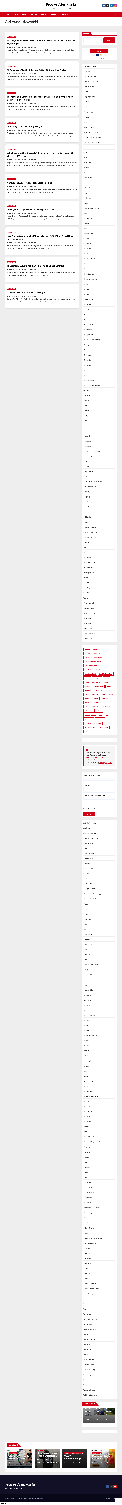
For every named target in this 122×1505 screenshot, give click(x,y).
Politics (86, 421)
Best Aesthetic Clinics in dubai (93, 657)
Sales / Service (88, 471)
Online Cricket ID (106, 706)
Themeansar (39, 1498)
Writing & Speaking (90, 638)
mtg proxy (87, 702)
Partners (107, 1498)
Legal (85, 314)
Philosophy (87, 411)
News (85, 375)
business (87, 678)
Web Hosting (87, 623)
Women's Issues (89, 633)
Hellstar (103, 694)
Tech (24, 15)
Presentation (87, 431)
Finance (86, 223)
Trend (106, 727)
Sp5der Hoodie (89, 719)
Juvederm (87, 698)
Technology (87, 557)
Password (86, 785)
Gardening (87, 238)
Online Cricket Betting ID (91, 706)
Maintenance (87, 330)
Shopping (86, 497)
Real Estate (87, 446)
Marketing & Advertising (91, 340)
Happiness (87, 249)
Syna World (88, 723)
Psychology (87, 441)
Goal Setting (87, 243)
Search (86, 34)
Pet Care (86, 400)
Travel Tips (87, 593)
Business (86, 107)
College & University (90, 132)
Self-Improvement (89, 486)
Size (107, 715)
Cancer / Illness (88, 112)
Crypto (85, 147)
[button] (116, 15)
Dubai (106, 682)
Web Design (87, 618)
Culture (86, 152)
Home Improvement (90, 279)
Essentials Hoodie (98, 686)
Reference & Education (91, 451)
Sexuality (86, 492)
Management (88, 335)
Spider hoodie (100, 719)
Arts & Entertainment (90, 76)
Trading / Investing (89, 573)
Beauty (85, 92)
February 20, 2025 (105, 763)
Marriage (86, 345)
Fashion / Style (88, 218)
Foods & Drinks (88, 233)
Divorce (86, 168)
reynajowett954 (30, 47)
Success (86, 542)
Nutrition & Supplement (91, 385)
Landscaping (87, 304)
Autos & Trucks (88, 87)
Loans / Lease (88, 324)
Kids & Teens (88, 299)
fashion (109, 686)
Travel (44, 15)
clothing (107, 678)
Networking (87, 370)
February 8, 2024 (15, 243)
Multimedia (87, 360)
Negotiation (87, 365)
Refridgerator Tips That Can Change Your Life (30, 209)
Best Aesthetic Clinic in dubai (93, 653)
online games (88, 711)
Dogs (85, 173)
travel (100, 727)
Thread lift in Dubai (90, 727)
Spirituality (87, 517)
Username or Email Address (92, 775)
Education (87, 183)
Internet (86, 294)
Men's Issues (87, 355)
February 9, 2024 (15, 47)
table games (97, 723)
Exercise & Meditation (91, 208)
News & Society (89, 380)
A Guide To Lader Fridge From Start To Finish (30, 183)
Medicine (86, 350)
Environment (87, 198)
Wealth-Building (89, 613)
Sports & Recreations (90, 527)
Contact (66, 15)
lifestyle (96, 698)
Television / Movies (90, 562)
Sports (54, 15)
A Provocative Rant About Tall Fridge (26, 292)
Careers (86, 117)
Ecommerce (87, 178)
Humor (85, 284)
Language (87, 309)
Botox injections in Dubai (105, 674)
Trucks (85, 598)
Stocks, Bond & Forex (91, 532)
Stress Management (90, 537)
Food (85, 228)
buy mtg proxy (97, 678)
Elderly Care (87, 188)
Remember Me (90, 808)
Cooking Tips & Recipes (91, 142)
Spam (85, 512)
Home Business (89, 274)
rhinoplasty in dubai (90, 715)
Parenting (86, 395)
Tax (84, 547)
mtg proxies (105, 698)
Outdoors (86, 390)
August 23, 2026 (16, 1462)
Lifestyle (86, 319)
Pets (85, 405)
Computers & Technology (92, 137)
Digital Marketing (96, 682)
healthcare (95, 694)
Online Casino (97, 702)
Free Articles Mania (61, 4)
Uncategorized (11, 36)
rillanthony (88, 1418)
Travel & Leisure (89, 583)
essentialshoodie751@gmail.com (47, 1464)
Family (85, 213)
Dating (85, 157)
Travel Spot (87, 588)
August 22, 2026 (72, 1462)
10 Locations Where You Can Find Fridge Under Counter (35, 266)
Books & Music (88, 102)
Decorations (87, 162)
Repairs (86, 466)
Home (16, 15)
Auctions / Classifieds (90, 81)
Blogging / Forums (89, 97)
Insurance (86, 289)
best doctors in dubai (91, 665)
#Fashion (87, 649)
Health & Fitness (89, 259)
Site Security (87, 502)
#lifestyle (95, 649)
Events (85, 203)
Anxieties (86, 71)
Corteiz (87, 682)
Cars (85, 122)
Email (85, 193)
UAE (86, 731)
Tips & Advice (88, 567)
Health (34, 15)
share (100, 715)
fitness (108, 690)
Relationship (87, 456)
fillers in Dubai (99, 690)
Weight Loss (87, 628)
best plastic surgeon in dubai (93, 669)
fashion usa (88, 690)
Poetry (85, 416)
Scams (85, 476)
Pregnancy (87, 426)
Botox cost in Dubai (90, 674)
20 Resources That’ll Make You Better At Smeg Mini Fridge (36, 70)
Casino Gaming (88, 127)
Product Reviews (89, 436)
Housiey (111, 694)
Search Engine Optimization (93, 481)
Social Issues (88, 507)
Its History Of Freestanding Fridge (24, 126)
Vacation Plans (88, 608)
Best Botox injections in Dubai (93, 661)
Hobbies (86, 264)
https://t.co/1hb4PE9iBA (94, 757)
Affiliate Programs (89, 66)
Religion (86, 461)
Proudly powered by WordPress (14, 1498)
